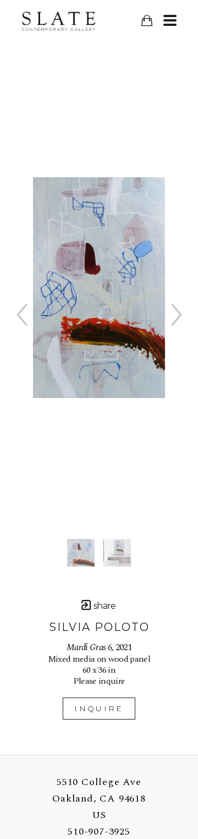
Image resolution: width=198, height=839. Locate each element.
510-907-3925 (99, 832)
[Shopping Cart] (146, 20)
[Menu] (169, 20)
